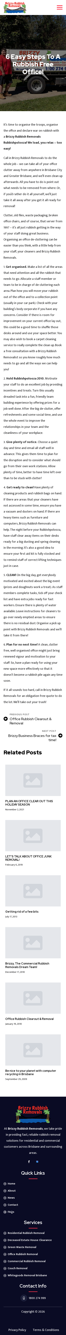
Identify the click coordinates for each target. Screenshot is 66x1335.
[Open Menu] (59, 7)
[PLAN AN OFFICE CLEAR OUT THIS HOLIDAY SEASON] (33, 780)
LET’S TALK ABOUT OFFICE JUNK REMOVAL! (28, 858)
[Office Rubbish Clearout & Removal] (33, 998)
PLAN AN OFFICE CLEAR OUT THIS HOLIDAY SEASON (29, 803)
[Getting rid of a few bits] (33, 890)
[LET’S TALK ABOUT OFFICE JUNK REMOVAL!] (33, 835)
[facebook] (29, 1162)
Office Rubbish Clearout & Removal (29, 1019)
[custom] (37, 1162)
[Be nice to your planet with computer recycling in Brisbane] (33, 1050)
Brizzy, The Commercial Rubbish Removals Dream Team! (27, 965)
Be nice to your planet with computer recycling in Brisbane (30, 1072)
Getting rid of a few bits (22, 911)
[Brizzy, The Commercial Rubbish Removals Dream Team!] (33, 942)
